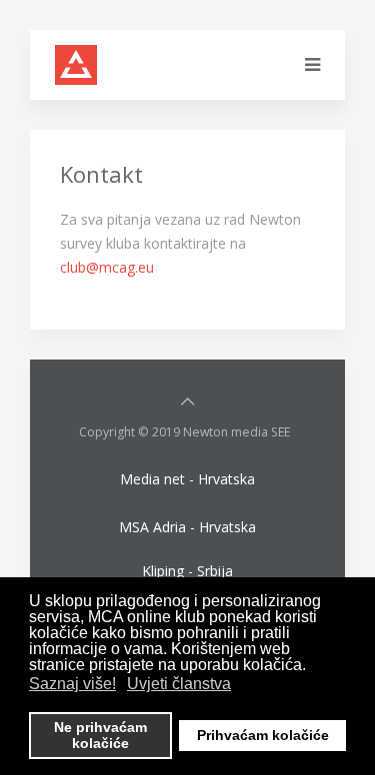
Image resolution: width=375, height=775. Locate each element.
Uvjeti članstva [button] (179, 683)
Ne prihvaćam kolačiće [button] (100, 735)
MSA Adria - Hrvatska (187, 526)
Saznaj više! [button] (72, 683)
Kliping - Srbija (187, 570)
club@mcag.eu (107, 267)
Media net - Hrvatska (187, 478)
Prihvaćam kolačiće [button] (263, 735)
